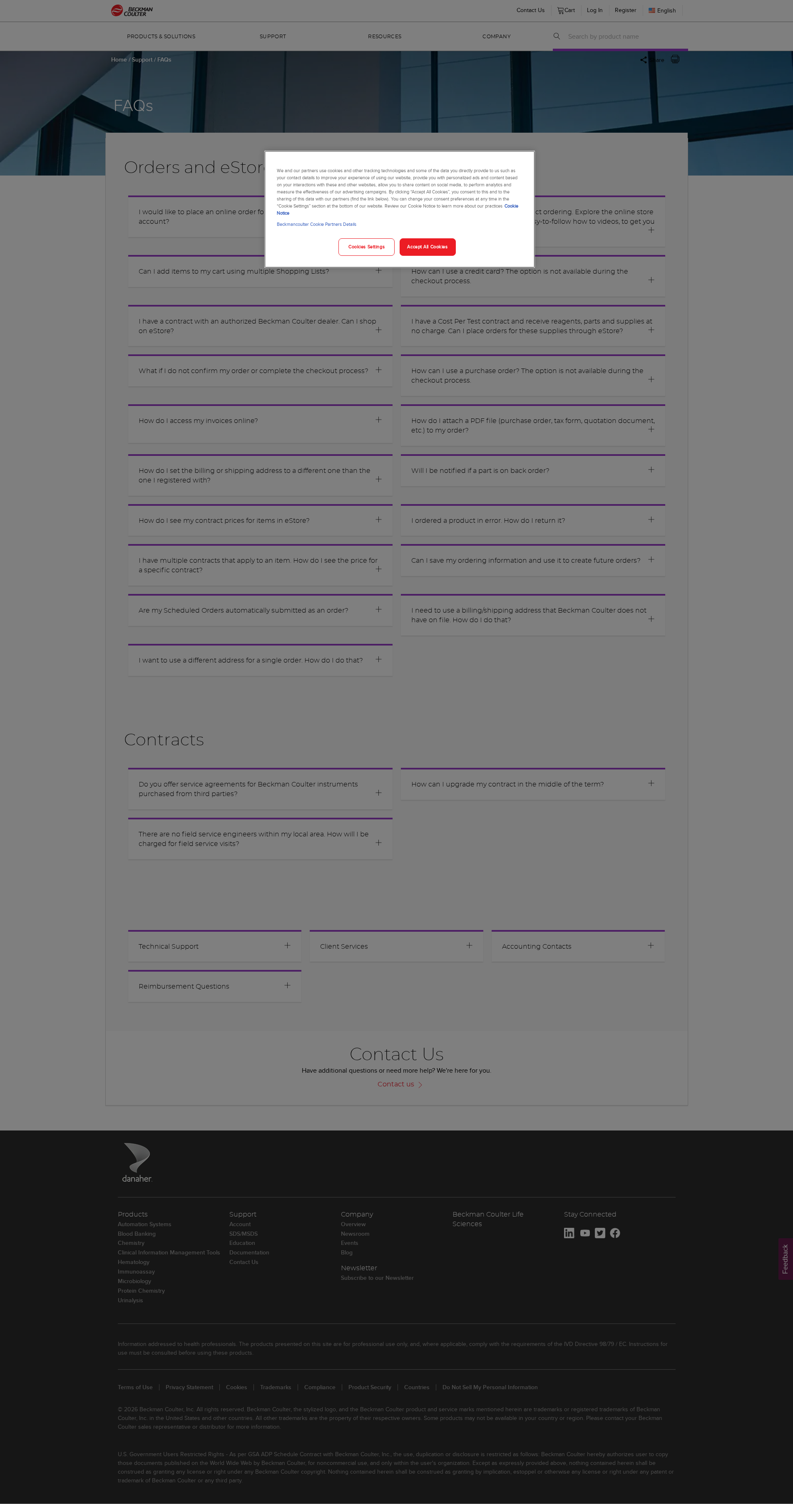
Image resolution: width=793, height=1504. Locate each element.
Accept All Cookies (427, 246)
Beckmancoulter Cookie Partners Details (316, 224)
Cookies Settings (366, 246)
